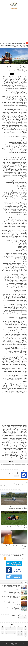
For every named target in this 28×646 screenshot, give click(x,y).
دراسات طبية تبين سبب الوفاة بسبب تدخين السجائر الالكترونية (9, 486)
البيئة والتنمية (19, 45)
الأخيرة (25, 582)
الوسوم (10, 582)
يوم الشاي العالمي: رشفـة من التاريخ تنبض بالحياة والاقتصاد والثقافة (11, 597)
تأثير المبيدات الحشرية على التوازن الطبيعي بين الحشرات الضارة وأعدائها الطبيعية (14, 507)
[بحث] (5, 558)
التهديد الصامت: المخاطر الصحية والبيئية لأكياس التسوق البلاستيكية (11, 591)
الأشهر (20, 582)
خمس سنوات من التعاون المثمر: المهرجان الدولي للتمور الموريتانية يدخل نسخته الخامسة (11, 586)
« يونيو (25, 636)
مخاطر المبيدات (4, 464)
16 (21, 631)
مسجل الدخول (11, 555)
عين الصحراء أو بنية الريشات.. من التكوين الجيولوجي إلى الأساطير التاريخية (11, 602)
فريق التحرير (22, 69)
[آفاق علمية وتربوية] (14, 5)
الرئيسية (25, 45)
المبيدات (23, 464)
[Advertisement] (14, 25)
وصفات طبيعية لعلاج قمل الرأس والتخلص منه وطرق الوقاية (19, 483)
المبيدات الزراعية (10, 464)
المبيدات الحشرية (17, 464)
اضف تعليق (11, 70)
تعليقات (16, 582)
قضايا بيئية (18, 70)
